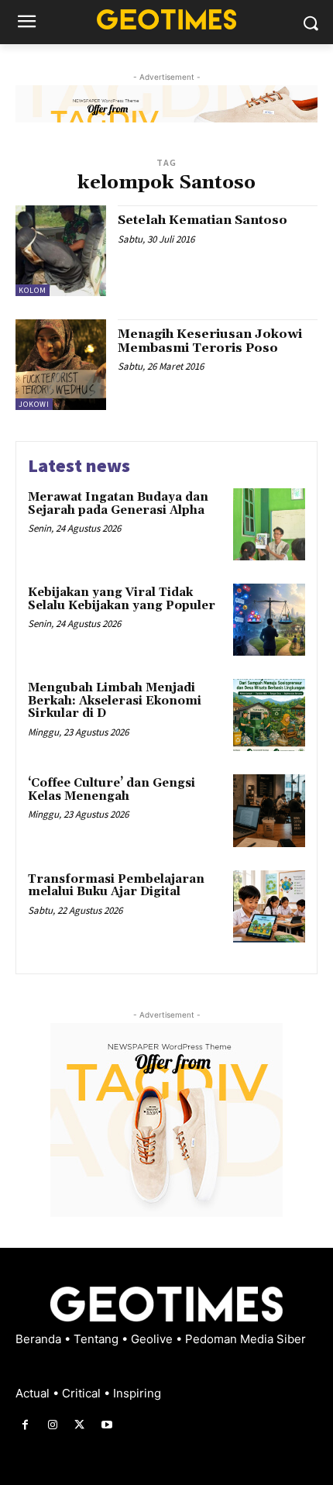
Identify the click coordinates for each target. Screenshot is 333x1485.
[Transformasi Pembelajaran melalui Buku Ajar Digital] (269, 906)
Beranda (39, 1339)
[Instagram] (52, 1425)
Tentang (98, 1339)
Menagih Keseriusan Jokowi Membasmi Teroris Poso (210, 341)
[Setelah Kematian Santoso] (60, 250)
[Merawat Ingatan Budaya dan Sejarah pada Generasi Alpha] (269, 524)
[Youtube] (107, 1425)
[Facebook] (25, 1425)
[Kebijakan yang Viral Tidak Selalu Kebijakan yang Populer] (269, 620)
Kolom (32, 290)
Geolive (153, 1339)
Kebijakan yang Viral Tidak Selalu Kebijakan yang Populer (121, 599)
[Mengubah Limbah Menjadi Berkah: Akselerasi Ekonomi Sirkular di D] (269, 715)
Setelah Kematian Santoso (202, 220)
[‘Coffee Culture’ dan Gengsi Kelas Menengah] (269, 810)
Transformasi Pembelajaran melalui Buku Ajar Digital (116, 886)
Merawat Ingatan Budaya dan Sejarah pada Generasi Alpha (118, 504)
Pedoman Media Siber (245, 1339)
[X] (79, 1425)
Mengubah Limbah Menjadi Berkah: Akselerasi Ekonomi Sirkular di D (114, 700)
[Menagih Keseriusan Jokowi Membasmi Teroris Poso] (60, 364)
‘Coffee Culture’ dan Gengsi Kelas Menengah (111, 790)
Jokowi (34, 404)
